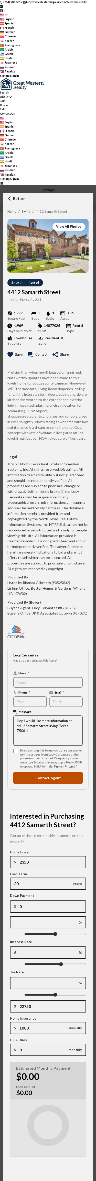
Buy (2, 105)
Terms (58, 766)
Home (11, 211)
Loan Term (18, 874)
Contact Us (7, 113)
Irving (26, 211)
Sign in (14, 75)
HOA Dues (18, 1040)
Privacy (70, 766)
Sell (2, 109)
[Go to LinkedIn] (1, 10)
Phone (24, 692)
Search (4, 92)
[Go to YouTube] (1, 6)
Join (3, 100)
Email (59, 692)
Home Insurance (23, 1018)
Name (23, 673)
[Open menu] (1, 183)
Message (25, 711)
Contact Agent (48, 778)
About (4, 96)
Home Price (19, 852)
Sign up (5, 75)
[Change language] (3, 15)
